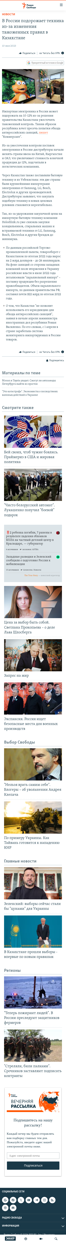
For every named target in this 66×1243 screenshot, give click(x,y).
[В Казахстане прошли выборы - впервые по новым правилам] (33, 931)
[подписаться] (13, 1208)
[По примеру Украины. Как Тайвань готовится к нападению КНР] (33, 817)
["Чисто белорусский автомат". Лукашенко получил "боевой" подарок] (33, 485)
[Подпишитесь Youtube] (29, 1200)
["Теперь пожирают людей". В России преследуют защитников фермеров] (33, 992)
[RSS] (52, 1200)
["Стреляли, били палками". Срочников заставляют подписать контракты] (33, 1046)
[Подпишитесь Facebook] (13, 1200)
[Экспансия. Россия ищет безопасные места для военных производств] (33, 698)
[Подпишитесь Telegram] (36, 1200)
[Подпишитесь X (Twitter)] (21, 1200)
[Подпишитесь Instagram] (44, 1200)
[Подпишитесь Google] (5, 1200)
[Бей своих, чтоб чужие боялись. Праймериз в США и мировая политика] (33, 432)
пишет (43, 132)
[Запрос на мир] (33, 655)
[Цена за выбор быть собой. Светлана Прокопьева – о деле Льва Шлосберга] (33, 602)
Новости (8, 14)
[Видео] (41, 1239)
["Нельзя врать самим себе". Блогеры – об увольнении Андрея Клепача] (33, 764)
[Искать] (56, 1239)
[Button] (27, 53)
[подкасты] (26, 1239)
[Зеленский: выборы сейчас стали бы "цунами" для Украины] (33, 883)
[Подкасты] (5, 1208)
